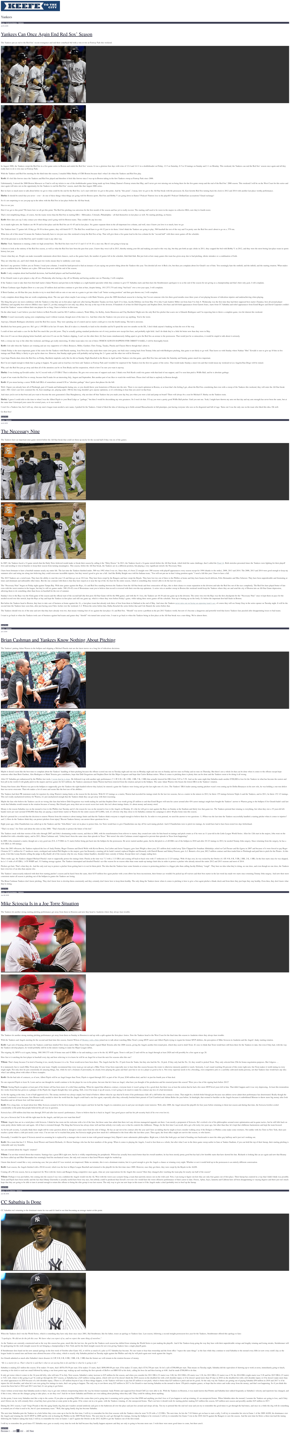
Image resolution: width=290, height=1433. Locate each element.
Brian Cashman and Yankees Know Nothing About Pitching (58, 639)
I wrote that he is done (61, 779)
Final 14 (220, 563)
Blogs (3, 23)
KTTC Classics (10, 1190)
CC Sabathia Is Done (21, 1202)
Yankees (21, 23)
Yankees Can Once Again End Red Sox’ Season (46, 34)
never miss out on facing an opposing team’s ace (195, 603)
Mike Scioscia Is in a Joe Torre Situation (40, 903)
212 (21, 1430)
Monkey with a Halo (90, 1039)
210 (14, 1430)
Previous (4, 1430)
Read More (4, 417)
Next (32, 1430)
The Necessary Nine (20, 431)
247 (27, 1430)
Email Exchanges (11, 23)
